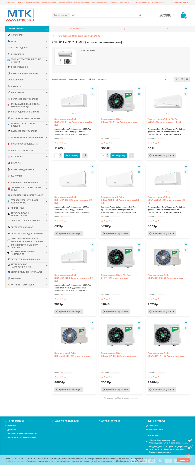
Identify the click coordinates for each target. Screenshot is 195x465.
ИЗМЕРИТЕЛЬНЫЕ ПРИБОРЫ (24, 73)
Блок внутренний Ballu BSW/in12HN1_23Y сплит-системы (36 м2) (73, 122)
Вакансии (113, 2)
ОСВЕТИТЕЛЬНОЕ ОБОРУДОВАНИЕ (27, 137)
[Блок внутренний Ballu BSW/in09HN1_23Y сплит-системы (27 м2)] (74, 257)
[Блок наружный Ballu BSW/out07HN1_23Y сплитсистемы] (121, 335)
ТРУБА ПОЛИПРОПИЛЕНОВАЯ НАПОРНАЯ (24, 246)
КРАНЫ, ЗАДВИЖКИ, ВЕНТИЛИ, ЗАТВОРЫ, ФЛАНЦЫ (25, 105)
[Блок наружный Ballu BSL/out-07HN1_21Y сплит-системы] (121, 257)
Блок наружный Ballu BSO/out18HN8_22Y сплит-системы (72, 354)
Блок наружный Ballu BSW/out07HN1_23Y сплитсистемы (118, 354)
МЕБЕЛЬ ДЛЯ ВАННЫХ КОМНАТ (25, 118)
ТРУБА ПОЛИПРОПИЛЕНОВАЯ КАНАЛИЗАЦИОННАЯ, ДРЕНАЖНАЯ (27, 239)
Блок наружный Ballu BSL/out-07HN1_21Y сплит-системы (116, 276)
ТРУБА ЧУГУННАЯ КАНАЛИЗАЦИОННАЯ (21, 265)
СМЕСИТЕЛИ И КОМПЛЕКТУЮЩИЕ (27, 195)
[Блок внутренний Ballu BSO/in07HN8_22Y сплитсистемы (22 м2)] (74, 179)
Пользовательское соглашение (22, 437)
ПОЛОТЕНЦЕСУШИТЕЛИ (22, 150)
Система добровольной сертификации (74, 2)
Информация (16, 420)
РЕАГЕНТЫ (16, 163)
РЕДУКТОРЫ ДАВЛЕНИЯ (22, 169)
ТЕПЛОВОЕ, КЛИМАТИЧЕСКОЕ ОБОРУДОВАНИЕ (24, 201)
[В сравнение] (92, 94)
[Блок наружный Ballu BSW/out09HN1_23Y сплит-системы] (167, 335)
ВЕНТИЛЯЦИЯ (17, 54)
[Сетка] (176, 79)
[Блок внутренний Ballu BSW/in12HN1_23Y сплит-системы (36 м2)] (74, 101)
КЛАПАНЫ (16, 86)
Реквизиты (124, 2)
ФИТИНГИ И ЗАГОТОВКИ (22, 285)
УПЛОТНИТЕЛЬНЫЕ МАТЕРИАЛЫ (26, 272)
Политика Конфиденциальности (22, 433)
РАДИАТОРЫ (17, 157)
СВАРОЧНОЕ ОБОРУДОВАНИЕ (24, 182)
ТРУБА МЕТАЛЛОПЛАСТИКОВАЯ (26, 221)
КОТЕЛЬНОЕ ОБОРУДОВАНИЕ (24, 99)
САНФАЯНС (16, 176)
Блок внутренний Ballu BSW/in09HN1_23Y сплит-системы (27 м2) (73, 278)
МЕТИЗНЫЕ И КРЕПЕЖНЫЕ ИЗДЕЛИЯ (23, 124)
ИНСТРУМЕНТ (17, 80)
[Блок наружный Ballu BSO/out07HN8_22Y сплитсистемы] (167, 257)
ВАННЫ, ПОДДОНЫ (20, 48)
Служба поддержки (67, 420)
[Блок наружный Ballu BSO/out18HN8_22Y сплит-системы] (74, 335)
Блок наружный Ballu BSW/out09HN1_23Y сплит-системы (166, 354)
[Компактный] (187, 79)
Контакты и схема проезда (28, 2)
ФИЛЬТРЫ (16, 278)
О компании (10, 2)
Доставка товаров (49, 2)
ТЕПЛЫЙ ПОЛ (17, 208)
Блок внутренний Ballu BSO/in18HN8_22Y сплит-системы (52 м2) (120, 200)
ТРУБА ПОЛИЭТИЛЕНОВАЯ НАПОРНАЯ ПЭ (23, 252)
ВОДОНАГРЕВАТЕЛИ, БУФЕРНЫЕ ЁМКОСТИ (26, 60)
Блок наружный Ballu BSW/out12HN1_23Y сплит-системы (119, 120)
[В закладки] (92, 88)
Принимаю (183, 460)
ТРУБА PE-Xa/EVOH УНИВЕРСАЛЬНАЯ (20, 214)
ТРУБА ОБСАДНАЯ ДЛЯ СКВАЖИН (27, 234)
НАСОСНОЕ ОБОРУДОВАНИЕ (24, 131)
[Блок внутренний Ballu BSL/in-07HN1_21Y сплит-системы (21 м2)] (167, 101)
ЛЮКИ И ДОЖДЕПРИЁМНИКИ (25, 112)
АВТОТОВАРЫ (17, 35)
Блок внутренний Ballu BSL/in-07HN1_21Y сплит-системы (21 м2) (165, 120)
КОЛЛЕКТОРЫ (17, 93)
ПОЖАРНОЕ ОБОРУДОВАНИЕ (24, 144)
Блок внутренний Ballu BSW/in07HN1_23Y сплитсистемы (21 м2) (166, 200)
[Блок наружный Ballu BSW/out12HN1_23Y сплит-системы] (121, 101)
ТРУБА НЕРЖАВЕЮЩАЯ (22, 227)
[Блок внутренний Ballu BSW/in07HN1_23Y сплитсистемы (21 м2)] (167, 179)
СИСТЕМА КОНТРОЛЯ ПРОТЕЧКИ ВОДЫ (26, 188)
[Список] (182, 79)
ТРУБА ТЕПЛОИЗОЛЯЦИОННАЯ (25, 259)
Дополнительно (110, 420)
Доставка (11, 430)
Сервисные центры (99, 2)
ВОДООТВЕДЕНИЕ (19, 67)
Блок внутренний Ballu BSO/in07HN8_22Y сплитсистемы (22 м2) (73, 200)
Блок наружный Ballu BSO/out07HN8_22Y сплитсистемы (165, 276)
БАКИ (13, 41)
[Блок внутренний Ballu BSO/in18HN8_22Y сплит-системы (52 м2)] (121, 179)
